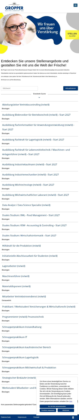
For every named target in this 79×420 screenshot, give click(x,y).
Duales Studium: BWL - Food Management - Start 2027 (31, 215)
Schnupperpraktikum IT (14, 337)
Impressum (22, 417)
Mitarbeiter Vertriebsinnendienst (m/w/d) (24, 296)
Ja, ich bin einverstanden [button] (57, 406)
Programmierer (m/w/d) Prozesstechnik (23, 316)
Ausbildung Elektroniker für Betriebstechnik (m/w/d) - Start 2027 (36, 114)
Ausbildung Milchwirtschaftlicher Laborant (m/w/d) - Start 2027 (35, 194)
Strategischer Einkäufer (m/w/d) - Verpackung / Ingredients (33, 377)
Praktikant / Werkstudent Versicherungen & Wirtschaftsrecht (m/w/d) (38, 306)
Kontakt (36, 417)
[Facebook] (73, 417)
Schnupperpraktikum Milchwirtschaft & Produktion (29, 367)
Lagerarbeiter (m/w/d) (13, 265)
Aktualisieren (70, 88)
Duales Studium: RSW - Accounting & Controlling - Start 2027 (34, 225)
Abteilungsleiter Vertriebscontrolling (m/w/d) (25, 104)
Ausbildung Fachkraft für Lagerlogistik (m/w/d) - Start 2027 (33, 139)
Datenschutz (6, 417)
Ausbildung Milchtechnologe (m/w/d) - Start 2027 (28, 184)
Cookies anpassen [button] (48, 410)
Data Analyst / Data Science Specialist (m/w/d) (26, 205)
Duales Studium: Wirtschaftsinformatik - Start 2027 (29, 235)
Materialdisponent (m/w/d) (16, 286)
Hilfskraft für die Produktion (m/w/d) (21, 245)
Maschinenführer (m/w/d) (15, 276)
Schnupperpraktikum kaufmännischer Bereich (26, 347)
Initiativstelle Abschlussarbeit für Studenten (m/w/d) (30, 255)
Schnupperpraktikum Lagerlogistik (20, 357)
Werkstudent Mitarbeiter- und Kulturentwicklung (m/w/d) (32, 387)
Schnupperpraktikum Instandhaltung (21, 326)
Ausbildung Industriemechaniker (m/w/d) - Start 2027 (30, 174)
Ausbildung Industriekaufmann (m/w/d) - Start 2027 (29, 164)
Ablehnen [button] (65, 410)
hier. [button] (70, 401)
